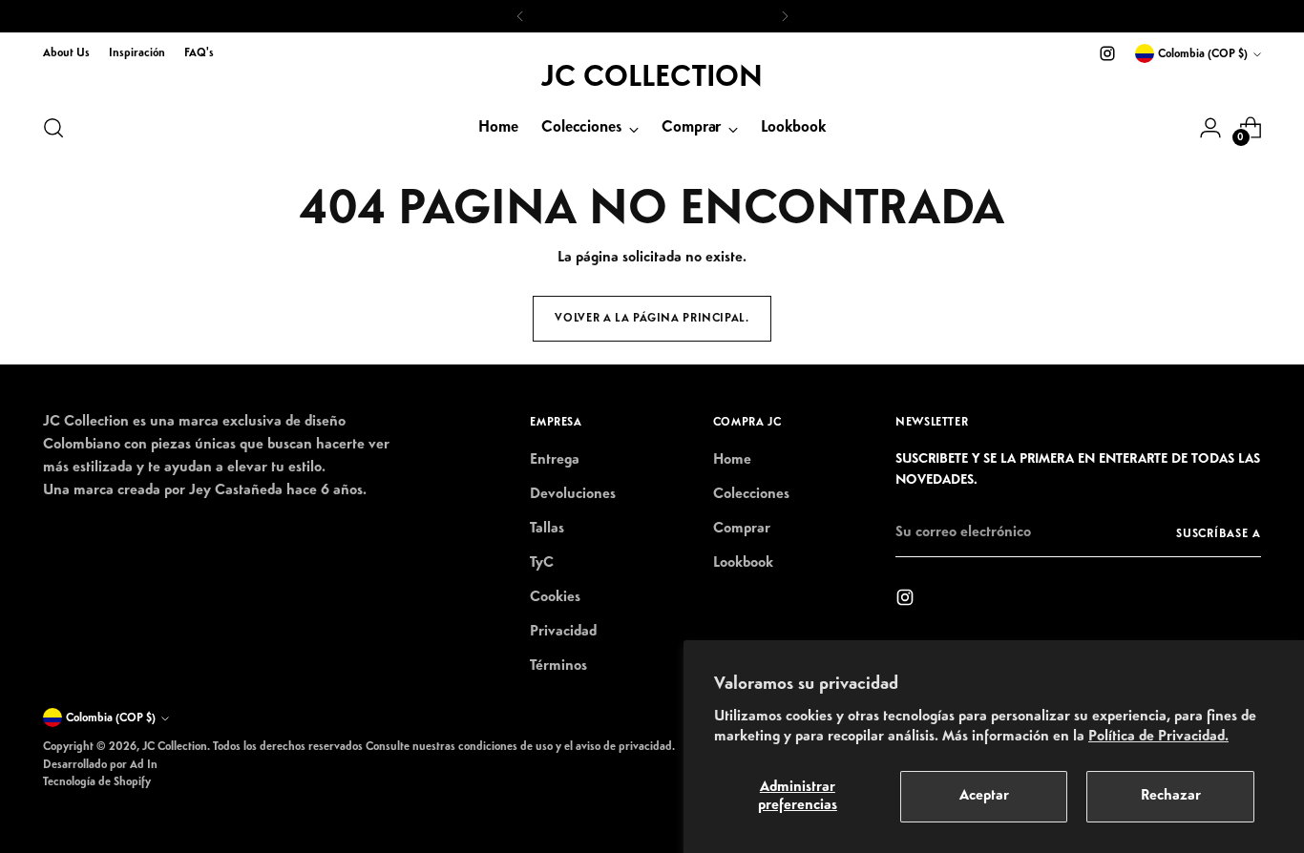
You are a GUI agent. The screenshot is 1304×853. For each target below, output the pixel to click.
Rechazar (1171, 795)
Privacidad (563, 631)
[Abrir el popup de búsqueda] (53, 128)
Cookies (555, 597)
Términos (558, 666)
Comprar (741, 528)
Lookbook (743, 563)
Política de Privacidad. (1158, 736)
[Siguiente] (785, 16)
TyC (542, 563)
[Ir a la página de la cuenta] (1210, 128)
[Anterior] (520, 16)
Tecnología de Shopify (97, 782)
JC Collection (174, 746)
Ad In (144, 765)
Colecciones (751, 494)
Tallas (547, 528)
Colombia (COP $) (1203, 54)
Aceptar (984, 795)
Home (732, 460)
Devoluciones (573, 494)
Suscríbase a (1218, 534)
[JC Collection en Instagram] (1107, 53)
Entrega (554, 460)
